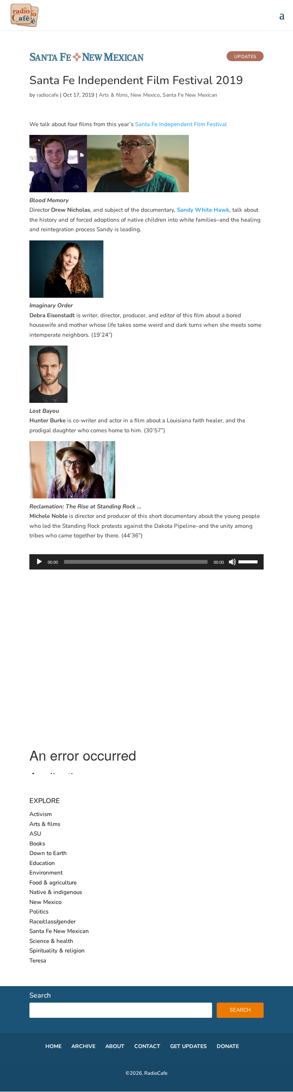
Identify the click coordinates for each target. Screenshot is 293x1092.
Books (37, 843)
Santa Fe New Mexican (190, 95)
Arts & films (113, 95)
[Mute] (232, 562)
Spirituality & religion (57, 950)
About (114, 1046)
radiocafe (47, 95)
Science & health (51, 941)
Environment (46, 872)
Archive (83, 1046)
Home (53, 1046)
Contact (147, 1046)
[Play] (39, 562)
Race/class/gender (52, 921)
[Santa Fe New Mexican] (86, 60)
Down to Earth (48, 853)
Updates (245, 57)
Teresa (37, 960)
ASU (35, 833)
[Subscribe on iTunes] (217, 58)
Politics (38, 911)
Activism (40, 814)
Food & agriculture (53, 882)
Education (42, 863)
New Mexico (145, 95)
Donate (228, 1046)
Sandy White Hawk (203, 210)
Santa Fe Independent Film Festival (181, 124)
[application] (146, 562)
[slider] (249, 561)
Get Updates (188, 1046)
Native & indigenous (55, 892)
